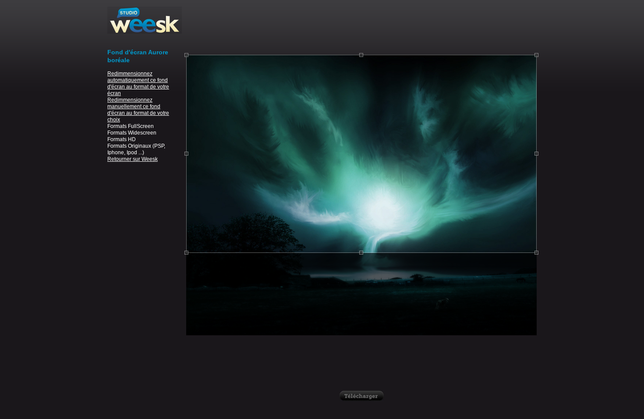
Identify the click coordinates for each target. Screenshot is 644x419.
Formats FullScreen (130, 126)
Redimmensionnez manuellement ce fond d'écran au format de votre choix (138, 110)
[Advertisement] (361, 26)
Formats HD (121, 139)
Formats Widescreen (131, 133)
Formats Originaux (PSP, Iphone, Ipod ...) (136, 149)
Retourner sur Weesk (132, 159)
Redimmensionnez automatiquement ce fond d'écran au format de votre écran (138, 83)
